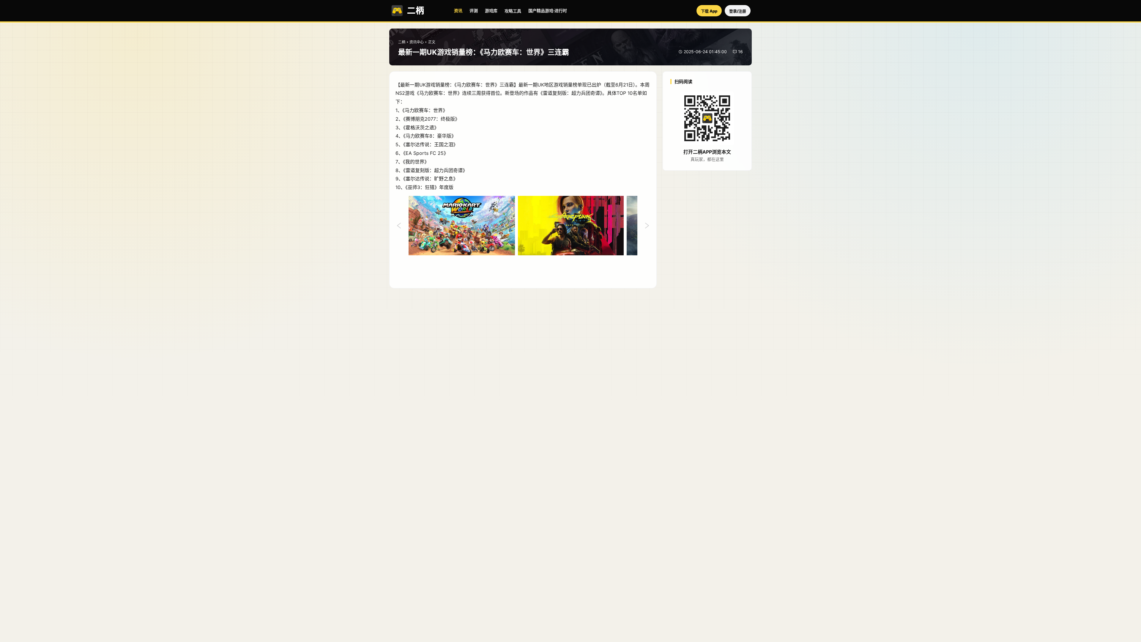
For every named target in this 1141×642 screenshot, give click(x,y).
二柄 (401, 42)
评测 (473, 10)
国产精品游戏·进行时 (547, 10)
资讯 (458, 10)
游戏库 (491, 10)
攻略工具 (513, 10)
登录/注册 (737, 11)
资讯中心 (416, 42)
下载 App (709, 11)
